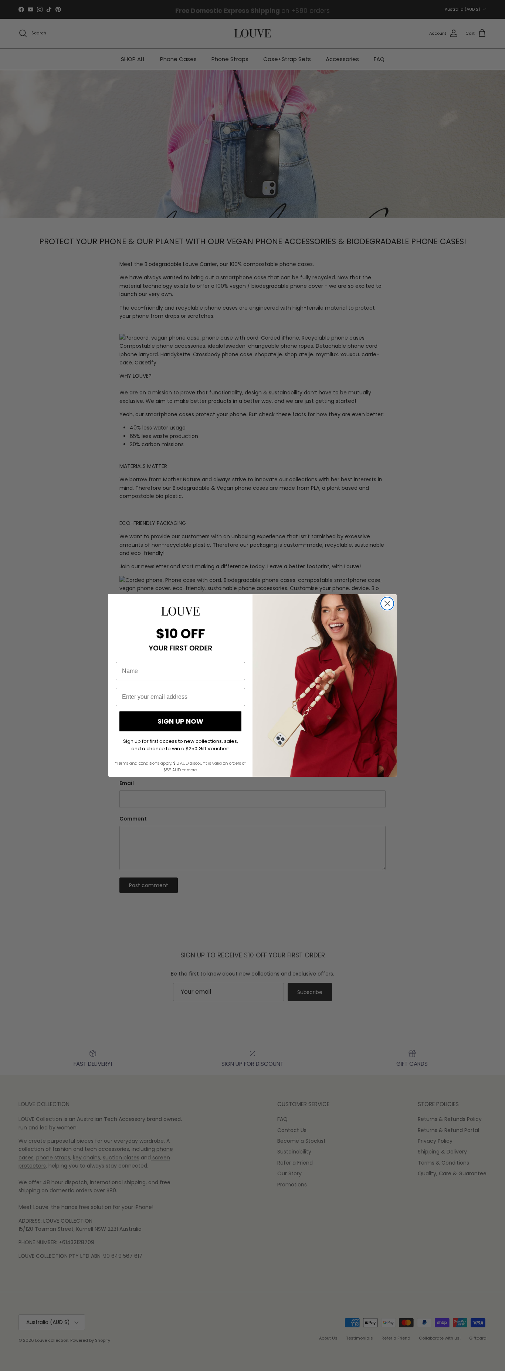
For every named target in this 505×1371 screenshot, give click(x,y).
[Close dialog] (387, 603)
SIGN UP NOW (180, 721)
